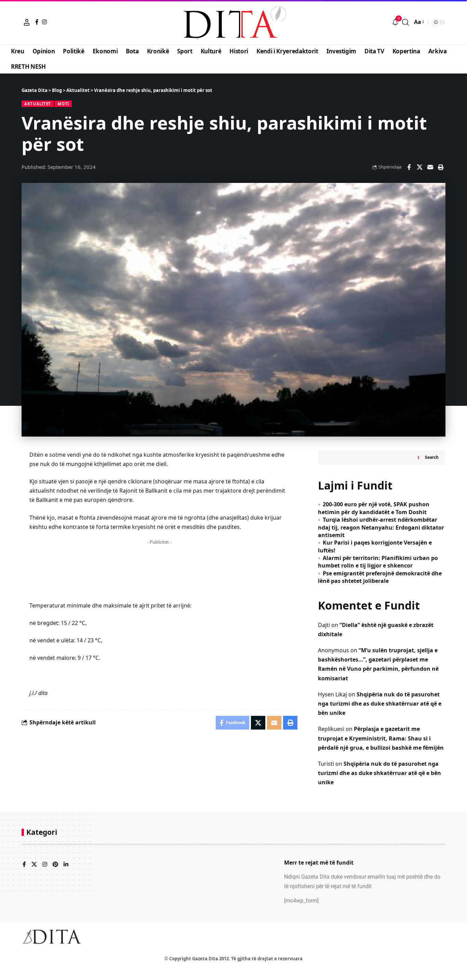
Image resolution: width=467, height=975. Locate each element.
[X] (34, 865)
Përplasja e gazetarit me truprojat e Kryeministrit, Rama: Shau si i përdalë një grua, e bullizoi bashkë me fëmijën (381, 738)
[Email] (430, 167)
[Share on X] (419, 167)
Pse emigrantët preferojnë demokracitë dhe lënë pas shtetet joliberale (380, 577)
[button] (26, 22)
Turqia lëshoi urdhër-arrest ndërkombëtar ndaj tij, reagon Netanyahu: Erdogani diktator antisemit (381, 527)
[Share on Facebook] (409, 167)
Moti (63, 103)
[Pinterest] (55, 865)
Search (432, 457)
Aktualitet (37, 103)
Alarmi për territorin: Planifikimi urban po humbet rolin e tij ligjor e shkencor (378, 561)
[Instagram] (44, 22)
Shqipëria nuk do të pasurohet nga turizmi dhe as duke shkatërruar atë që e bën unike (379, 704)
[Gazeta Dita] (233, 22)
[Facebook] (37, 22)
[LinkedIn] (66, 865)
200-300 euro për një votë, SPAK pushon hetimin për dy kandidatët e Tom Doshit (373, 508)
